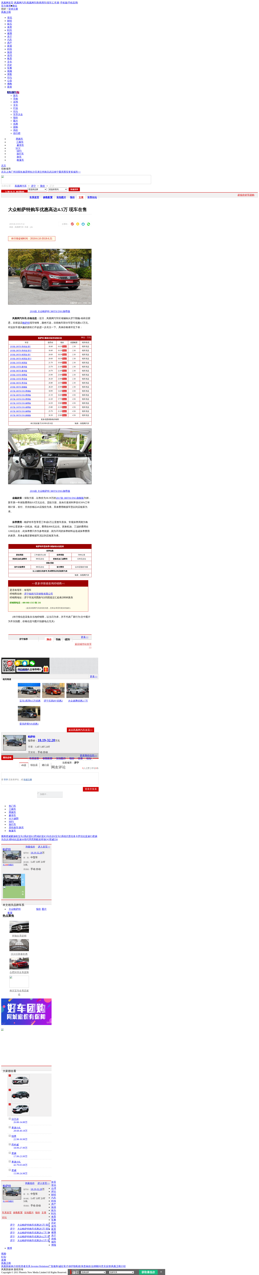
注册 (15, 9)
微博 (9, 1248)
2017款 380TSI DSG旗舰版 (20, 415)
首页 (53, 1182)
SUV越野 (14, 818)
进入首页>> (44, 846)
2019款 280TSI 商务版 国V (20, 346)
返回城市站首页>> (83, 645)
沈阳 (18, 172)
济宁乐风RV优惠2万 (53, 701)
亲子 (9, 36)
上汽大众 (9, 192)
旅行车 (20, 153)
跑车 (19, 157)
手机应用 (72, 2)
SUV (18, 148)
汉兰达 (15, 1119)
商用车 (42, 2)
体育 (9, 27)
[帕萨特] (14, 742)
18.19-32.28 (36, 852)
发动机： (27, 862)
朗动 (12, 839)
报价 (15, 117)
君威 (8, 836)
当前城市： (68, 762)
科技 (9, 49)
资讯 (9, 17)
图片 (15, 120)
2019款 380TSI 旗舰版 (18, 387)
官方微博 (6, 5)
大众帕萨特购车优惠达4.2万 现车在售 (36, 1236)
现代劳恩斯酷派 (32, 839)
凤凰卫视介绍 (118, 1266)
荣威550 (53, 839)
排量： (31, 746)
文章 (81, 197)
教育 (9, 58)
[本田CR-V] (20, 1109)
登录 (10, 9)
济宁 (33, 186)
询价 (15, 130)
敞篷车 (20, 160)
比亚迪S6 (19, 839)
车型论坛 (92, 197)
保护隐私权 (75, 1266)
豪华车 (20, 145)
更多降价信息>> (88, 755)
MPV (19, 151)
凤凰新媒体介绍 (9, 1266)
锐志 (66, 836)
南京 (46, 172)
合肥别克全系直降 (19, 972)
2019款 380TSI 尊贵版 (18, 383)
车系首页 (34, 197)
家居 (9, 46)
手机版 (63, 2)
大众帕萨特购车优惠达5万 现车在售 (36, 1225)
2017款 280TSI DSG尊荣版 (20, 395)
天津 (37, 172)
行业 (15, 108)
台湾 (53, 1188)
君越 (94, 836)
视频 (9, 71)
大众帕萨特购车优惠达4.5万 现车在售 (36, 1240)
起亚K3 (30, 836)
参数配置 (48, 197)
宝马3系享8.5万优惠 (29, 700)
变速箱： (33, 752)
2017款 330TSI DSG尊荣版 (20, 399)
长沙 (32, 172)
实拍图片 (61, 197)
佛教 (9, 83)
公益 (9, 80)
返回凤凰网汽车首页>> (80, 730)
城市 (53, 1242)
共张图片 (8, 865)
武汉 (51, 172)
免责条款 (86, 1266)
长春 (22, 172)
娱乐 (9, 24)
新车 (15, 95)
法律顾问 (96, 1266)
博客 (9, 74)
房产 (9, 43)
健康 (9, 33)
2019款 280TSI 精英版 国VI (20, 359)
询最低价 (30, 846)
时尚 (9, 30)
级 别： (27, 858)
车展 (56, 2)
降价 (42, 186)
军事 (9, 68)
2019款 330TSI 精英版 (18, 363)
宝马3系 (22, 836)
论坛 (9, 77)
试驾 (15, 102)
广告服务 (53, 1266)
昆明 (27, 172)
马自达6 (51, 836)
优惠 (15, 124)
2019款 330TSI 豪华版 (18, 367)
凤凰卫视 (6, 12)
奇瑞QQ (45, 839)
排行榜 (16, 133)
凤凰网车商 (33, 2)
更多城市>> (74, 172)
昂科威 (15, 1144)
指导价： (27, 853)
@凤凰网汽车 (23, 670)
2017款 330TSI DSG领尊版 (20, 407)
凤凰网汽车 (20, 2)
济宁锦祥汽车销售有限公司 (38, 593)
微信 (14, 5)
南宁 (56, 172)
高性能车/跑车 (16, 827)
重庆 (61, 172)
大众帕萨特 (15, 909)
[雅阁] (20, 1080)
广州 (13, 172)
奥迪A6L (16, 1161)
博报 (53, 1245)
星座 (9, 87)
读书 (9, 55)
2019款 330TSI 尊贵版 (18, 379)
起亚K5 (43, 836)
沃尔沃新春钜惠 (19, 954)
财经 (9, 20)
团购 (15, 127)
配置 (10, 913)
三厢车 (20, 142)
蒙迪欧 (14, 836)
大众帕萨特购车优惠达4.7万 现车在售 (36, 1233)
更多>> (84, 637)
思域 (36, 836)
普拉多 (72, 836)
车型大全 (18, 114)
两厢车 (19, 139)
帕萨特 (20, 192)
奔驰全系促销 (19, 935)
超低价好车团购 (246, 195)
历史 (9, 65)
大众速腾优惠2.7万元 (78, 701)
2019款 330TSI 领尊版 (18, 375)
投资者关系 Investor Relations (33, 1266)
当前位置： (7, 186)
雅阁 (3, 836)
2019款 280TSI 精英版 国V (20, 355)
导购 (15, 98)
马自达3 (5, 839)
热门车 (12, 806)
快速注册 (28, 779)
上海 (8, 172)
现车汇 (50, 2)
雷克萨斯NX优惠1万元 (29, 724)
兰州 (42, 172)
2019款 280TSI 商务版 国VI (20, 351)
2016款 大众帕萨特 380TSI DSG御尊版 (50, 311)
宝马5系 (59, 836)
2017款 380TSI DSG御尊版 (20, 411)
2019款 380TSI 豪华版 (18, 371)
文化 (9, 61)
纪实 (3, 1257)
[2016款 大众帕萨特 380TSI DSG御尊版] (52, 303)
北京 (3, 165)
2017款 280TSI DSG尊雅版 (20, 391)
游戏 (53, 1238)
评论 (53, 1191)
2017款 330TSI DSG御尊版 (20, 403)
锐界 (14, 1136)
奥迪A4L (16, 1127)
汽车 (9, 39)
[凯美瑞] (20, 1095)
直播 (3, 1260)
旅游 (9, 52)
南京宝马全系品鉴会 (19, 992)
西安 (66, 172)
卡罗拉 (79, 836)
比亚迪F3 (87, 836)
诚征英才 (63, 1266)
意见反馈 (106, 1266)
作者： (11, 670)
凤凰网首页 (7, 2)
